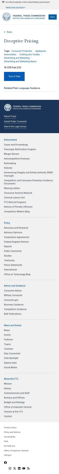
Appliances (40, 51)
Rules (9, 32)
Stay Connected (12, 353)
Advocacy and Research (16, 228)
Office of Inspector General (18, 407)
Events (7, 335)
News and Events (12, 325)
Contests (8, 349)
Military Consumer (13, 295)
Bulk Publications (12, 314)
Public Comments (13, 251)
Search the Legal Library (15, 126)
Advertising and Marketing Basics (20, 61)
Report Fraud (10, 116)
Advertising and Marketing (17, 58)
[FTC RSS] (28, 469)
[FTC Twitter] (14, 468)
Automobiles (10, 54)
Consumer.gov (11, 300)
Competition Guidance (15, 309)
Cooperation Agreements (16, 237)
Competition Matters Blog (17, 211)
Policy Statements (13, 265)
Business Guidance (13, 304)
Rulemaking (10, 163)
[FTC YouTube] (23, 469)
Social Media (10, 367)
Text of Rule (14, 76)
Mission (8, 384)
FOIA (6, 441)
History (7, 388)
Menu (52, 17)
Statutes (8, 168)
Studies (8, 256)
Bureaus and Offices (14, 397)
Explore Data (10, 363)
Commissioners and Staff (17, 393)
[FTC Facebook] (5, 463)
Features (8, 339)
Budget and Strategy (14, 402)
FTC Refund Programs (15, 202)
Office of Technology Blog (17, 274)
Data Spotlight (11, 358)
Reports (8, 246)
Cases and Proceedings (16, 144)
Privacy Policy (10, 427)
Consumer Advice (13, 290)
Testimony (9, 260)
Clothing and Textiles (29, 54)
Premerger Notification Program (20, 149)
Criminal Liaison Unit (14, 197)
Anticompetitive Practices (17, 158)
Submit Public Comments (15, 121)
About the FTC (11, 379)
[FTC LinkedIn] (19, 469)
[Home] (24, 20)
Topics (7, 344)
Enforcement (10, 140)
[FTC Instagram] (10, 469)
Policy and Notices (12, 432)
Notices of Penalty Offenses (18, 207)
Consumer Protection (21, 51)
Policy (7, 223)
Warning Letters (12, 188)
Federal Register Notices (16, 242)
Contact (8, 416)
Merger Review (11, 154)
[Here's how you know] (26, 5)
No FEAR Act (9, 446)
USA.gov (7, 455)
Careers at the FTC (13, 411)
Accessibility (9, 437)
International (10, 269)
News (7, 330)
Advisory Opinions (13, 232)
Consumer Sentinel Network (18, 193)
